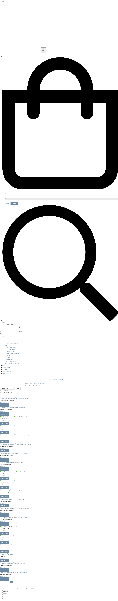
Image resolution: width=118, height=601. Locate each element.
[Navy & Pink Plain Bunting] (12, 499)
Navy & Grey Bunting (4, 492)
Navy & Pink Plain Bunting (5, 501)
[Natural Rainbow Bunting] (12, 462)
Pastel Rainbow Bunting (5, 547)
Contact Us (4, 365)
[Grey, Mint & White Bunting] (12, 407)
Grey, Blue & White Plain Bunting (7, 400)
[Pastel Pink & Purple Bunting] (13, 535)
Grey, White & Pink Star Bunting (6, 437)
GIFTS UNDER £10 (9, 357)
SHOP (26, 383)
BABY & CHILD (10, 351)
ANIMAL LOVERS (11, 349)
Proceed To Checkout (37, 385)
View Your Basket (28, 385)
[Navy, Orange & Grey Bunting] (13, 517)
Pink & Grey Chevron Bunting (6, 574)
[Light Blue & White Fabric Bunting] (15, 444)
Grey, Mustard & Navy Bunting (6, 418)
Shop (3, 337)
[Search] (20, 327)
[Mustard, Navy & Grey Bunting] (14, 453)
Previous (2, 582)
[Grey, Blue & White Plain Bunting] (15, 398)
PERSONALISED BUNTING (13, 341)
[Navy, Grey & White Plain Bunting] (15, 508)
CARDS (6, 345)
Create (32, 588)
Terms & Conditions (6, 371)
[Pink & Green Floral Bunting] (13, 563)
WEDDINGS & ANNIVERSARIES (12, 363)
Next (17, 582)
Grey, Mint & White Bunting (6, 409)
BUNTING (7, 339)
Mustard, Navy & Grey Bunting (6, 455)
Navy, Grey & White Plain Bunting (7, 510)
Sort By (14, 392)
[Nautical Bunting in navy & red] (13, 480)
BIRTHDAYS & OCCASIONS (13, 353)
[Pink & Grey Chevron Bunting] (13, 572)
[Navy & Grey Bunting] (10, 490)
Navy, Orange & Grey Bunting (6, 519)
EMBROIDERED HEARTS (10, 347)
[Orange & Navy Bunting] (11, 526)
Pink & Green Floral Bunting (6, 565)
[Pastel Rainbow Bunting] (11, 545)
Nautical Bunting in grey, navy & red (7, 473)
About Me (4, 369)
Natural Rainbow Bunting (5, 464)
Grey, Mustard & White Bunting (6, 427)
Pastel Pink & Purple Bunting (6, 537)
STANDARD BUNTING (12, 343)
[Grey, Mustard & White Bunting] (14, 425)
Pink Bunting (2, 556)
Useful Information (6, 367)
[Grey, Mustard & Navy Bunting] (14, 416)
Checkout (14, 203)
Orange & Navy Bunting (5, 528)
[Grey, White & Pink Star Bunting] (14, 435)
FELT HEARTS (8, 355)
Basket (7, 203)
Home (3, 335)
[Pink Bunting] (6, 554)
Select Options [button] (4, 405)
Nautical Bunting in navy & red (6, 482)
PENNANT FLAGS (9, 359)
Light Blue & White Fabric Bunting (7, 446)
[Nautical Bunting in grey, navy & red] (16, 471)
